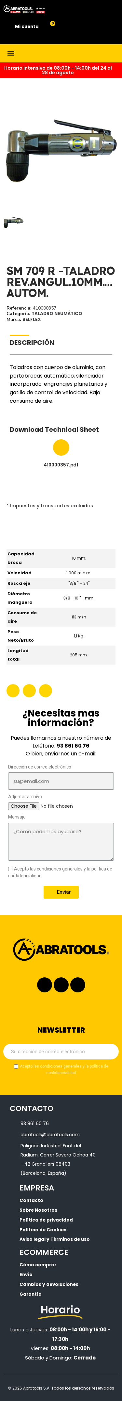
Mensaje (17, 816)
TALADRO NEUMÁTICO (57, 314)
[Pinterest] (45, 690)
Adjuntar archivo (25, 796)
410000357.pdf (61, 465)
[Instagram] (44, 984)
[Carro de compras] (49, 27)
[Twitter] (29, 690)
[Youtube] (77, 984)
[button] (9, 150)
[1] (110, 1051)
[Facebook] (13, 690)
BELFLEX (31, 319)
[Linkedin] (61, 984)
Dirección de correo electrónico (39, 766)
